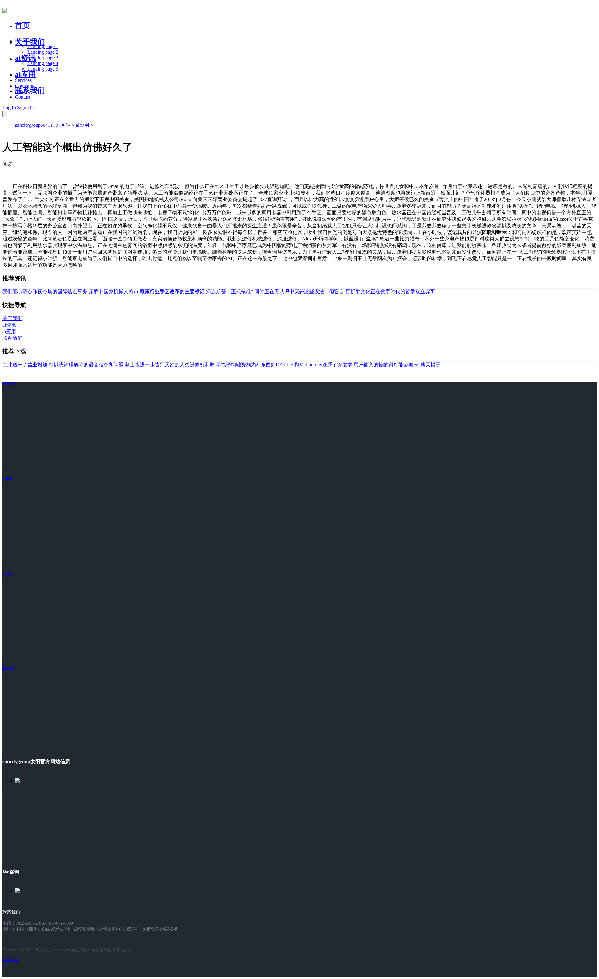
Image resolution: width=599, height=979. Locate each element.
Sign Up (25, 107)
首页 (22, 26)
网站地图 (10, 959)
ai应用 (82, 125)
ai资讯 (25, 58)
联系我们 (30, 91)
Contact (22, 97)
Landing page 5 (42, 69)
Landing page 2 (42, 52)
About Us (24, 74)
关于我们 (30, 42)
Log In (9, 107)
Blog (20, 91)
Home (21, 40)
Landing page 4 (42, 63)
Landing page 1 (42, 46)
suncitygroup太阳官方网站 (43, 125)
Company (24, 85)
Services (23, 80)
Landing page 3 (42, 57)
